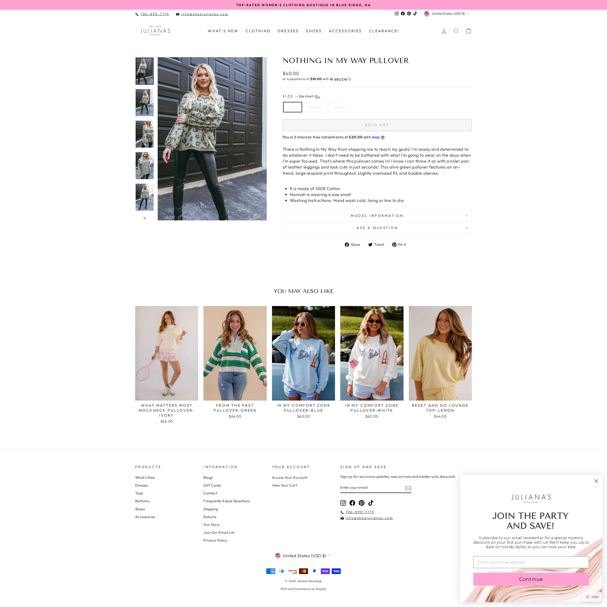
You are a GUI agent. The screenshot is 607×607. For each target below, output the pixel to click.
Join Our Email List (219, 532)
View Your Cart (284, 485)
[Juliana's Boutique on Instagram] (343, 503)
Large (338, 107)
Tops (139, 493)
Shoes (314, 30)
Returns (209, 517)
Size (298, 96)
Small (292, 107)
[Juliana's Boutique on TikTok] (371, 503)
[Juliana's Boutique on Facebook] (352, 503)
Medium (315, 107)
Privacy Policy (215, 540)
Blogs (208, 477)
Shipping (210, 509)
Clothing (258, 30)
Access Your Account (290, 477)
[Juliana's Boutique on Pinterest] (361, 503)
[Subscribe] (408, 487)
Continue (531, 579)
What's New (223, 30)
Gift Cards (212, 485)
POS (284, 589)
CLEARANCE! (384, 30)
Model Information (377, 216)
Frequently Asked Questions (226, 501)
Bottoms (142, 501)
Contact (210, 493)
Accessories (345, 30)
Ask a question (377, 228)
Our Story (211, 524)
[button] (377, 79)
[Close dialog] (596, 481)
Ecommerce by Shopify (310, 589)
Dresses (288, 30)
